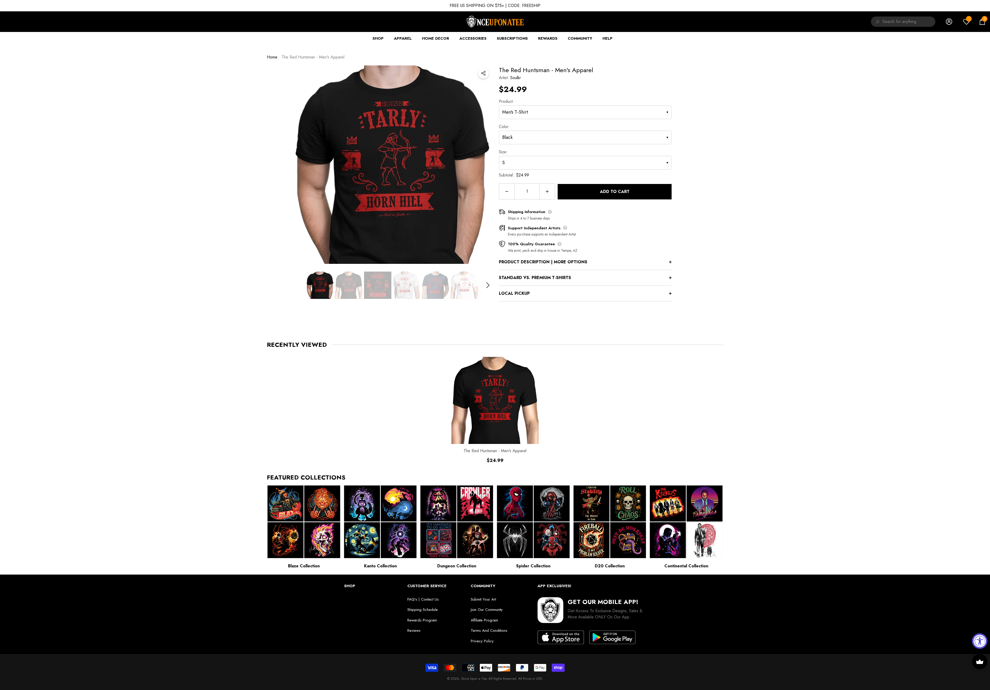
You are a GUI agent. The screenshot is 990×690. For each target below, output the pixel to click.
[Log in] (949, 22)
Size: (503, 152)
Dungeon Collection (456, 566)
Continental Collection (686, 566)
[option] (392, 164)
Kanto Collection (380, 566)
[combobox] (908, 21)
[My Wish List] (966, 22)
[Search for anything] (876, 21)
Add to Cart (615, 192)
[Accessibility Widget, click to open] (979, 641)
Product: (506, 101)
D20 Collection (610, 566)
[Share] (483, 73)
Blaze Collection (304, 566)
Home (272, 57)
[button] (982, 22)
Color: (504, 127)
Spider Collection (533, 566)
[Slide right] (488, 285)
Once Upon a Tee (473, 678)
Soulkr (515, 78)
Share (483, 73)
